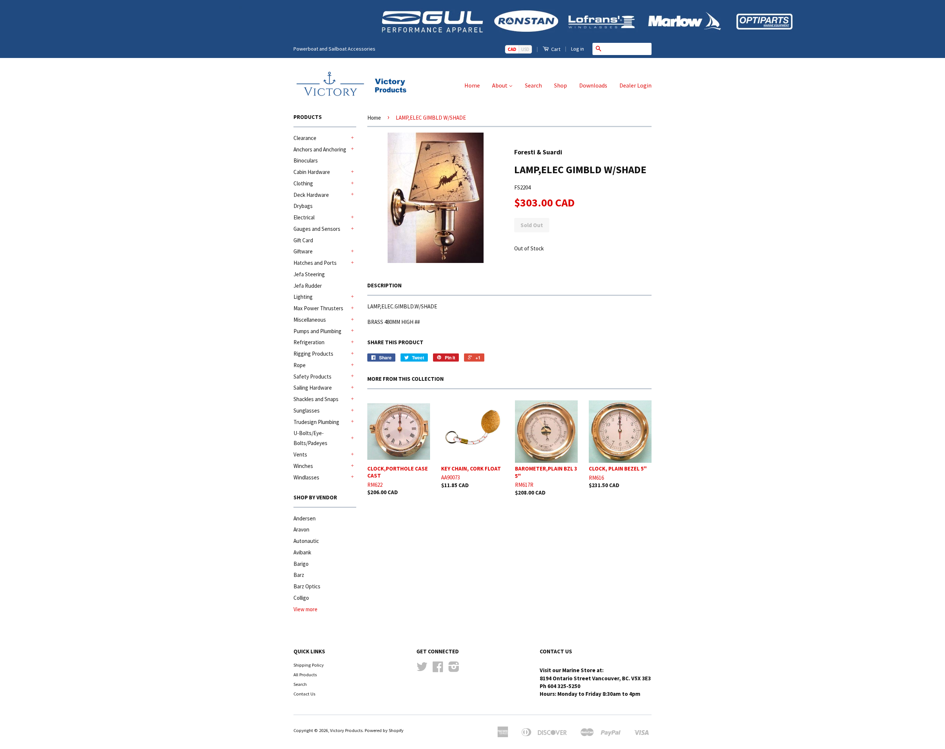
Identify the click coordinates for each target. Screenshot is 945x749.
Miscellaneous (309, 319)
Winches (303, 465)
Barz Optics (306, 586)
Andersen (304, 518)
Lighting (303, 296)
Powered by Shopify (384, 730)
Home (472, 85)
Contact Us (304, 694)
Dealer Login (635, 85)
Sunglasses (306, 410)
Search (533, 85)
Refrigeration (308, 342)
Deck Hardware (311, 194)
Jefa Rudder (307, 285)
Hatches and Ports (315, 262)
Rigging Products (313, 353)
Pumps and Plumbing (317, 331)
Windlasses (306, 477)
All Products (305, 674)
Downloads (593, 85)
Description (384, 285)
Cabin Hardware (311, 171)
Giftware (303, 251)
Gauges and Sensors (316, 228)
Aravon (301, 529)
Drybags (303, 205)
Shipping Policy (308, 665)
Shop (560, 85)
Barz (298, 574)
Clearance (304, 137)
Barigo (301, 563)
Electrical (304, 217)
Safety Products (312, 376)
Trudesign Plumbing (316, 421)
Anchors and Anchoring (319, 149)
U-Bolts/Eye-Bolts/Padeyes (310, 438)
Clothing (303, 183)
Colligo (301, 597)
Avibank (302, 552)
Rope (299, 365)
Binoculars (305, 160)
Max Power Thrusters (318, 308)
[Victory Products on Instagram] (454, 669)
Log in (577, 48)
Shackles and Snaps (316, 399)
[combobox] (628, 49)
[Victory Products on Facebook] (437, 669)
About (500, 85)
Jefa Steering (309, 274)
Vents (300, 454)
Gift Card (303, 240)
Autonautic (306, 540)
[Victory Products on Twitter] (421, 669)
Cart (555, 49)
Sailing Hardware (312, 387)
